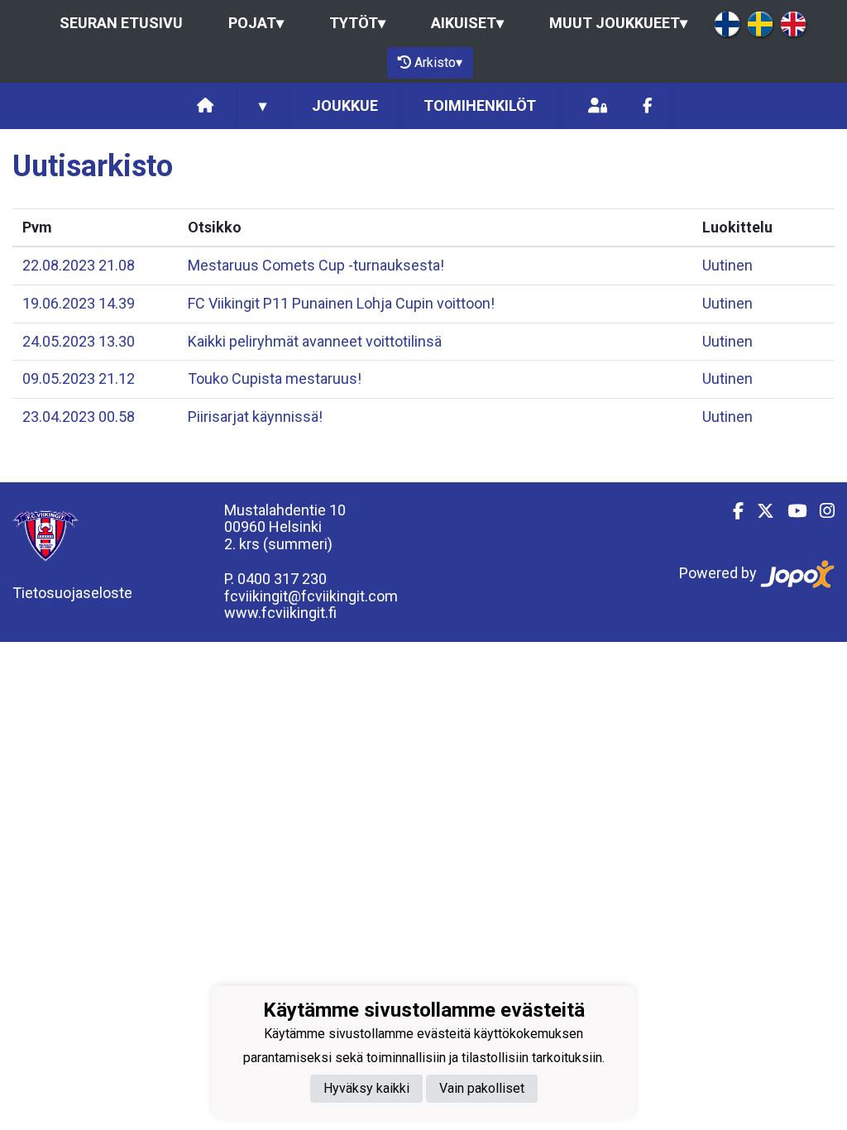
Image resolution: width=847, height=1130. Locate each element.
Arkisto (438, 62)
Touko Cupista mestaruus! (274, 378)
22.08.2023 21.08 (78, 265)
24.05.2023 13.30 (78, 341)
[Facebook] (647, 106)
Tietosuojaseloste (72, 592)
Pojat (256, 22)
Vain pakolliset (481, 1088)
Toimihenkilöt (480, 105)
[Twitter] (759, 511)
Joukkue (345, 105)
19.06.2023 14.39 (78, 303)
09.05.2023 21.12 (78, 378)
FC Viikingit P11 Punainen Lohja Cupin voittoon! (341, 303)
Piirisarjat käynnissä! (255, 416)
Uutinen (727, 265)
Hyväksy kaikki (366, 1088)
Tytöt (357, 22)
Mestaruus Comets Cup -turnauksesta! (316, 265)
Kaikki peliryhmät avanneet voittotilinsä (315, 341)
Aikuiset (467, 22)
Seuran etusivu (121, 22)
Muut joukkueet (618, 22)
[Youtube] (790, 511)
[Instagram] (820, 511)
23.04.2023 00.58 (78, 416)
